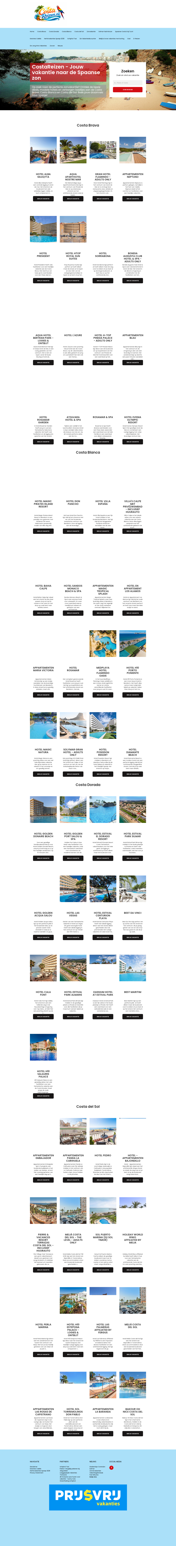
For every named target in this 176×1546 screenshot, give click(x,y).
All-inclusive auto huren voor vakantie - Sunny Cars (70, 1478)
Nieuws (60, 46)
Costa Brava (41, 32)
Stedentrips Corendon (97, 1467)
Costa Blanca (66, 32)
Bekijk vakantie (43, 199)
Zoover (52, 46)
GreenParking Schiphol (68, 1481)
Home (32, 32)
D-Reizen (136, 39)
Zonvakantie (91, 32)
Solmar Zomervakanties (95, 1470)
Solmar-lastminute (105, 32)
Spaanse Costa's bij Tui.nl (124, 32)
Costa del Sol (79, 32)
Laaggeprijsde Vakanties (68, 1473)
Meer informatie (56, 1542)
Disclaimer (33, 1467)
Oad (128, 39)
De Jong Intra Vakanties (38, 46)
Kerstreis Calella (35, 39)
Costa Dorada (54, 32)
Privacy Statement (36, 1473)
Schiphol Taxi (72, 39)
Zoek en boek (128, 90)
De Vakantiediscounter (88, 39)
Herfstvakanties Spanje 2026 (54, 39)
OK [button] (166, 1542)
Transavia (63, 1475)
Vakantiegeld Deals (96, 1473)
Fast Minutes (94, 1475)
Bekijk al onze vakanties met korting (111, 39)
